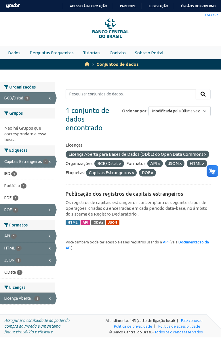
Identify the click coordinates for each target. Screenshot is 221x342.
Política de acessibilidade (179, 326)
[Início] (87, 64)
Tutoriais (91, 52)
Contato (118, 52)
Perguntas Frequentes (52, 52)
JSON (112, 222)
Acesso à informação (88, 6)
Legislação (158, 6)
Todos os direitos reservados (179, 332)
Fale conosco (192, 320)
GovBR (12, 6)
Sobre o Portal (149, 52)
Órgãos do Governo (198, 6)
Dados (14, 52)
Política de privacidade (133, 326)
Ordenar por (134, 111)
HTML (72, 222)
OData (98, 222)
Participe (128, 6)
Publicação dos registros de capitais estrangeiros (124, 194)
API (85, 222)
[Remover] (205, 154)
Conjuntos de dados (117, 64)
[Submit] (203, 94)
